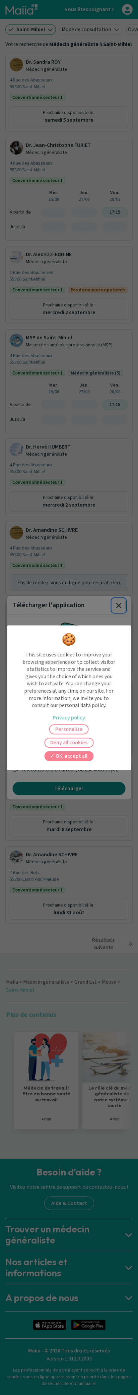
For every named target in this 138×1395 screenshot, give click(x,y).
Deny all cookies (68, 742)
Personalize (69, 729)
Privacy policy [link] (69, 718)
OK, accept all (71, 756)
